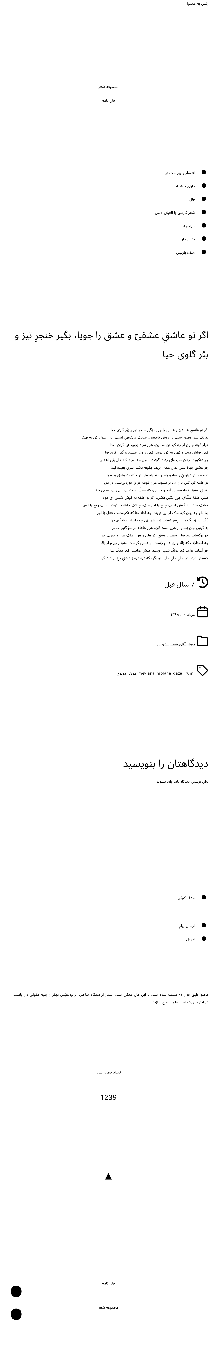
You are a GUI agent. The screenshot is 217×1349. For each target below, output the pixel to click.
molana (164, 673)
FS (180, 995)
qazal (178, 673)
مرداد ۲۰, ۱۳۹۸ (182, 615)
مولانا (132, 673)
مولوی (121, 673)
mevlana (146, 673)
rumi (190, 673)
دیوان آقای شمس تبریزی (176, 644)
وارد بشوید (164, 781)
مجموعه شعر (109, 87)
